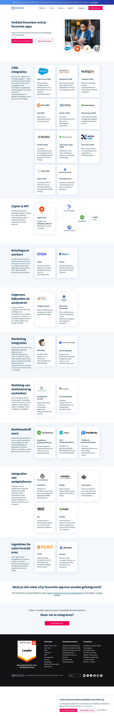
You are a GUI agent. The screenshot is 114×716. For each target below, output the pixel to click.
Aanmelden (94, 2)
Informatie (48, 642)
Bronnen (61, 8)
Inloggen (81, 8)
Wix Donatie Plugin (89, 652)
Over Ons (47, 648)
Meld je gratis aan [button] (57, 623)
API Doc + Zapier (89, 662)
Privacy (46, 659)
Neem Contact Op (50, 646)
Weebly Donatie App (90, 655)
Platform (42, 8)
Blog (45, 650)
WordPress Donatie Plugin (92, 646)
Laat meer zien (87, 706)
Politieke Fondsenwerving (71, 646)
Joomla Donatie (88, 659)
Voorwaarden (48, 657)
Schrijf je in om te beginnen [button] (22, 41)
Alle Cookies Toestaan (68, 710)
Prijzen (52, 8)
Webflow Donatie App (90, 657)
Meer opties (102, 710)
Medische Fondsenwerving (71, 648)
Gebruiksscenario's (69, 642)
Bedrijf (70, 8)
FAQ (45, 655)
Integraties (87, 642)
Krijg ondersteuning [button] (44, 41)
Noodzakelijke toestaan (87, 710)
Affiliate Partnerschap (51, 664)
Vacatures (47, 652)
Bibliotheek (48, 666)
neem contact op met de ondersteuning (65, 593)
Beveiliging (48, 662)
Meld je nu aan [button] (95, 8)
